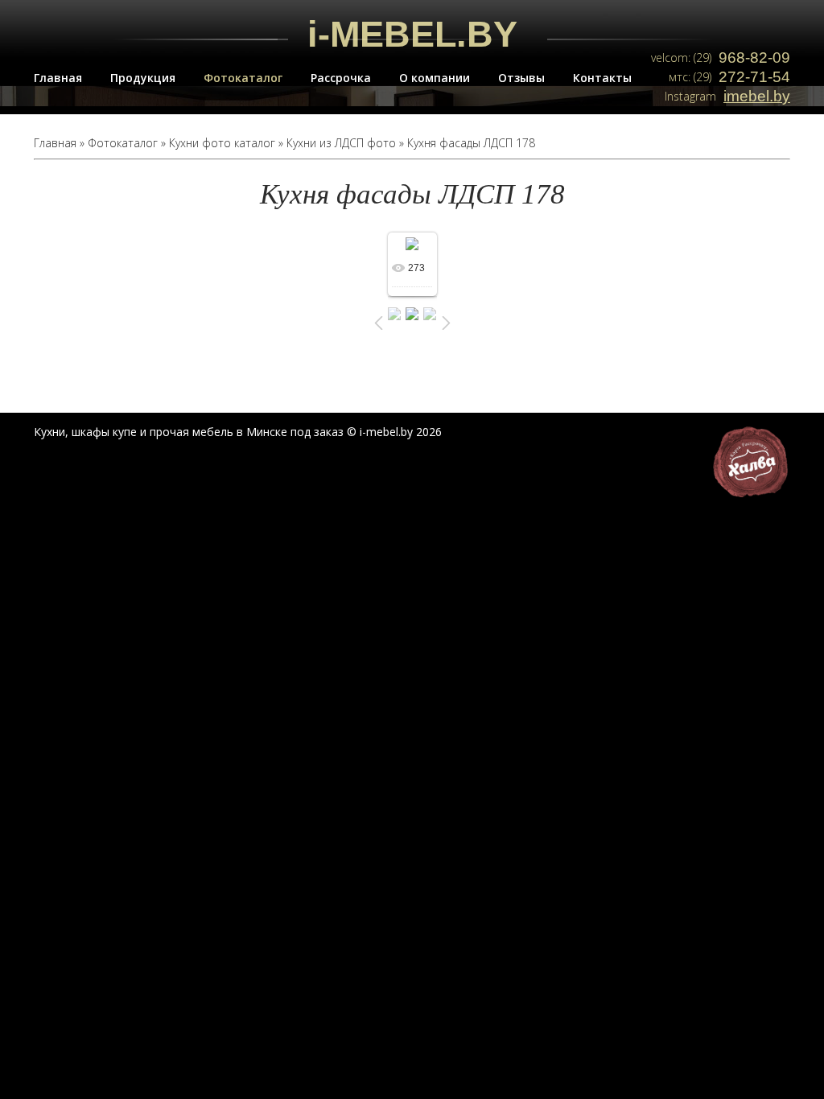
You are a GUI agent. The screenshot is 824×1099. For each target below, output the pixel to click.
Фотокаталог (243, 77)
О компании (434, 77)
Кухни (49, 431)
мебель (212, 431)
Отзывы (521, 77)
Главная (58, 77)
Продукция (142, 77)
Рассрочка (341, 77)
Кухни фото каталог (222, 142)
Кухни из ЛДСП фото (341, 142)
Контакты (602, 77)
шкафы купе (104, 431)
